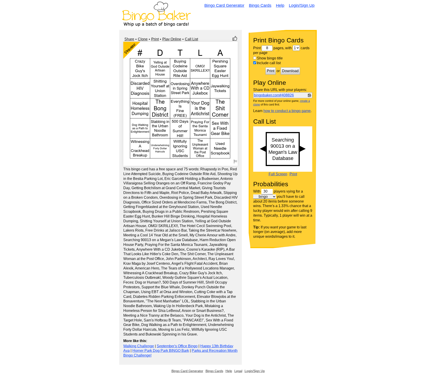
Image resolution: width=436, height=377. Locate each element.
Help (280, 5)
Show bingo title (270, 58)
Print (155, 39)
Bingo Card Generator (224, 5)
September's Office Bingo (177, 346)
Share (129, 39)
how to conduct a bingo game (287, 111)
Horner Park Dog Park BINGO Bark (160, 351)
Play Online (171, 39)
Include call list (269, 63)
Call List (191, 39)
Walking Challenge (138, 346)
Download (290, 71)
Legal (238, 370)
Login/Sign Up (302, 5)
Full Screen (278, 174)
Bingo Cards (260, 5)
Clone (143, 39)
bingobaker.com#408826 (274, 95)
